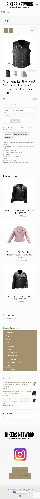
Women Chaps (12, 352)
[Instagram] (20, 496)
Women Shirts (12, 366)
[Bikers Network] (20, 4)
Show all (33, 30)
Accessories (9, 332)
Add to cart (15, 121)
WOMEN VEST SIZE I (6, 113)
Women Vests (25, 128)
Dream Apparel (10, 130)
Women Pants (12, 359)
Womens (32, 128)
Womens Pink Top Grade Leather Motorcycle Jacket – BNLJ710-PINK (20, 255)
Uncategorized (10, 346)
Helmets (8, 339)
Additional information (21, 134)
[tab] (9, 134)
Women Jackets (12, 355)
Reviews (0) (8, 137)
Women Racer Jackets (14, 362)
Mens (8, 342)
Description (8, 134)
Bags (7, 336)
